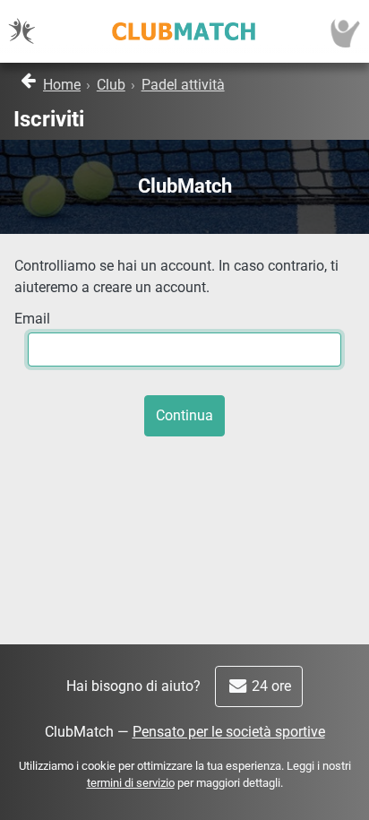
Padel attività (183, 84)
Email (32, 318)
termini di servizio (131, 783)
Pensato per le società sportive (229, 731)
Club (111, 84)
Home (62, 84)
